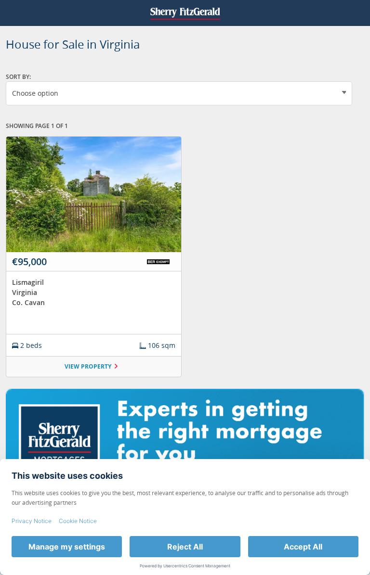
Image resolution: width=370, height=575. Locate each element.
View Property (88, 366)
